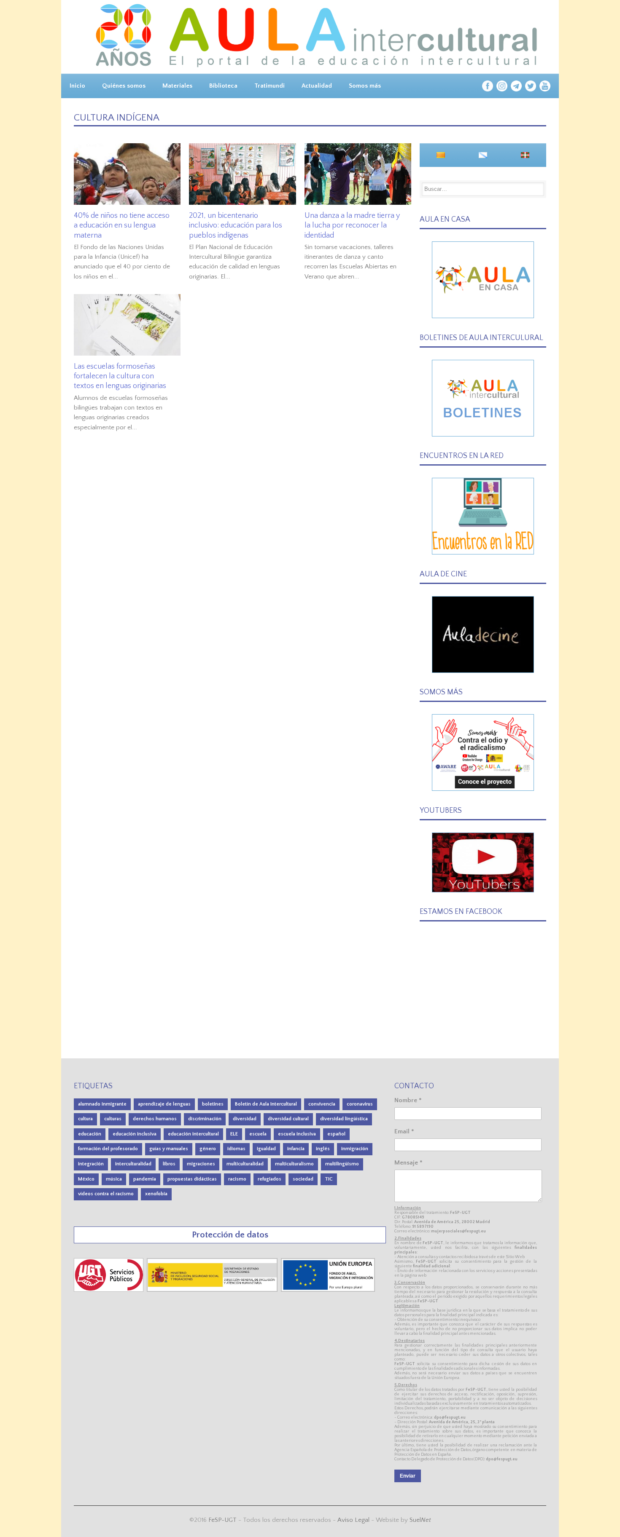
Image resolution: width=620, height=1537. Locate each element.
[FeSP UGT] (109, 1289)
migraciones (201, 1164)
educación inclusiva (134, 1134)
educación (89, 1134)
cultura (85, 1119)
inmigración (354, 1148)
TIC (329, 1179)
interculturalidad (133, 1164)
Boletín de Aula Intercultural (266, 1104)
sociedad (303, 1179)
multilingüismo (342, 1164)
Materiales (177, 85)
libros (169, 1164)
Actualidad (317, 85)
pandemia (144, 1179)
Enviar (407, 1476)
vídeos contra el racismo (106, 1194)
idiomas (236, 1148)
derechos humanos (155, 1119)
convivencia (321, 1104)
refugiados (269, 1179)
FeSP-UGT (222, 1520)
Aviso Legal (353, 1520)
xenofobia (156, 1194)
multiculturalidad (245, 1164)
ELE (234, 1134)
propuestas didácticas (192, 1179)
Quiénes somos (124, 85)
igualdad (266, 1148)
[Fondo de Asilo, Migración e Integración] (328, 1289)
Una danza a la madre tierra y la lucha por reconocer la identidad (352, 226)
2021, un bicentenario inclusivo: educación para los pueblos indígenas (235, 226)
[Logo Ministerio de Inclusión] (213, 1289)
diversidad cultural (288, 1119)
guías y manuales (168, 1148)
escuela (258, 1134)
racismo (237, 1179)
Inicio (77, 85)
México (86, 1179)
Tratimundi (269, 85)
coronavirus (360, 1104)
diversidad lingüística (344, 1119)
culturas (112, 1119)
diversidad (244, 1119)
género (207, 1148)
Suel (420, 1520)
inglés (323, 1148)
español (336, 1134)
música (114, 1179)
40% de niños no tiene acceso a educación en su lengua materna (122, 226)
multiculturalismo (294, 1164)
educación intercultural (193, 1134)
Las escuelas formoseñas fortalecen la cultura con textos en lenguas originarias (120, 376)
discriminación (204, 1119)
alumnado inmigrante (102, 1104)
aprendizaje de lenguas (164, 1104)
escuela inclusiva (297, 1134)
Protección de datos (230, 1235)
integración (91, 1164)
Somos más (365, 85)
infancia (296, 1148)
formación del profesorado (108, 1148)
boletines (213, 1104)
